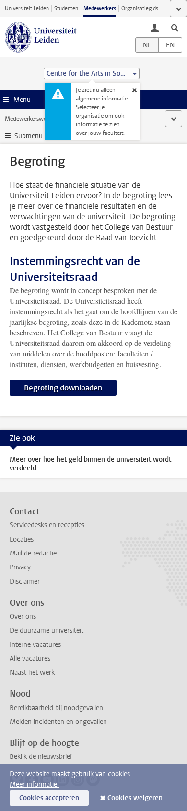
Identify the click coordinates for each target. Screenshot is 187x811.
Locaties (22, 539)
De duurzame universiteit (46, 630)
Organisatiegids (139, 8)
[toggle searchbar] (174, 27)
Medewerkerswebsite (31, 118)
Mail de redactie (33, 553)
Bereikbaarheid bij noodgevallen (56, 707)
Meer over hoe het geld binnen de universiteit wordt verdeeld (90, 464)
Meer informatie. (34, 784)
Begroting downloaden (63, 388)
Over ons (23, 616)
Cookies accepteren (49, 797)
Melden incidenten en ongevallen (58, 721)
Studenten (66, 8)
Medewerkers (99, 8)
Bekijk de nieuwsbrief (41, 756)
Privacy (20, 567)
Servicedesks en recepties (47, 525)
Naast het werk (32, 672)
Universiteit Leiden (27, 8)
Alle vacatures (30, 658)
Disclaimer (25, 581)
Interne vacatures (35, 644)
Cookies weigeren (135, 797)
